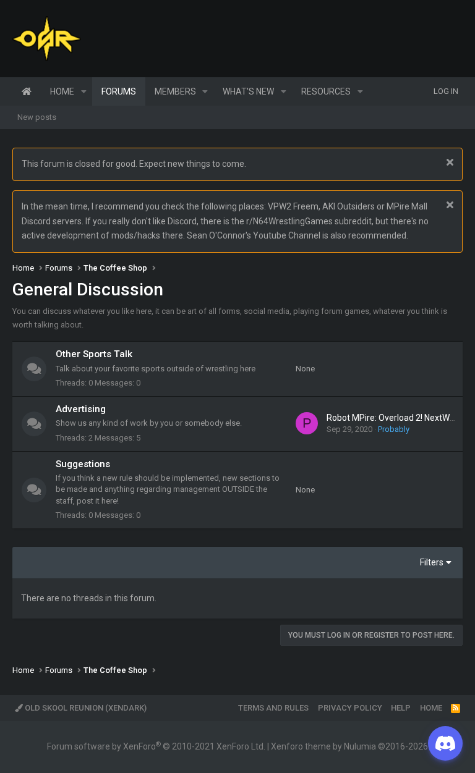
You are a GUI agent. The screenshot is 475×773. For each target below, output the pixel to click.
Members (175, 91)
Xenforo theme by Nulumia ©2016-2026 (349, 746)
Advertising (81, 409)
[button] (83, 91)
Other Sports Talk (94, 354)
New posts (36, 117)
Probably (393, 429)
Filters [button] (431, 562)
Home (26, 91)
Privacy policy (350, 707)
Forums (118, 91)
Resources (326, 91)
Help (401, 707)
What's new (248, 91)
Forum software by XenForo (156, 746)
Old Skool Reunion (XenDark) (85, 707)
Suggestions (83, 464)
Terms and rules (273, 707)
